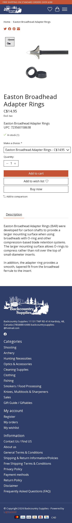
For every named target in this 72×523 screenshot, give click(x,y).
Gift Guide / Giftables (18, 403)
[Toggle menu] (64, 9)
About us (10, 447)
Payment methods (16, 475)
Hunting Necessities (18, 358)
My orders (11, 422)
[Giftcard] (40, 517)
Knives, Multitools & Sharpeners (26, 392)
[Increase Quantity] (15, 163)
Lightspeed (10, 511)
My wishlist (11, 428)
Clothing (10, 375)
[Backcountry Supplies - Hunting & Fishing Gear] (13, 9)
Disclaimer (11, 486)
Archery (9, 353)
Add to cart (36, 173)
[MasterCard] (17, 517)
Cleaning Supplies (16, 370)
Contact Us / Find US (18, 441)
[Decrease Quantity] (7, 163)
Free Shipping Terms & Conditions (27, 464)
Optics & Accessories (18, 364)
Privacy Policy (13, 469)
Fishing (9, 381)
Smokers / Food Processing (22, 386)
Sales (7, 397)
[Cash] (34, 517)
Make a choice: (13, 143)
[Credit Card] (46, 517)
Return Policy (13, 480)
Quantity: (9, 156)
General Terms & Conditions (23, 452)
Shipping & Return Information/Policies (31, 458)
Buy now (36, 189)
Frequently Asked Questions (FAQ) (27, 491)
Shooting (10, 347)
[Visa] (22, 517)
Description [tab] (14, 214)
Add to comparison (17, 196)
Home (7, 21)
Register (9, 417)
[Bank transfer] (28, 517)
